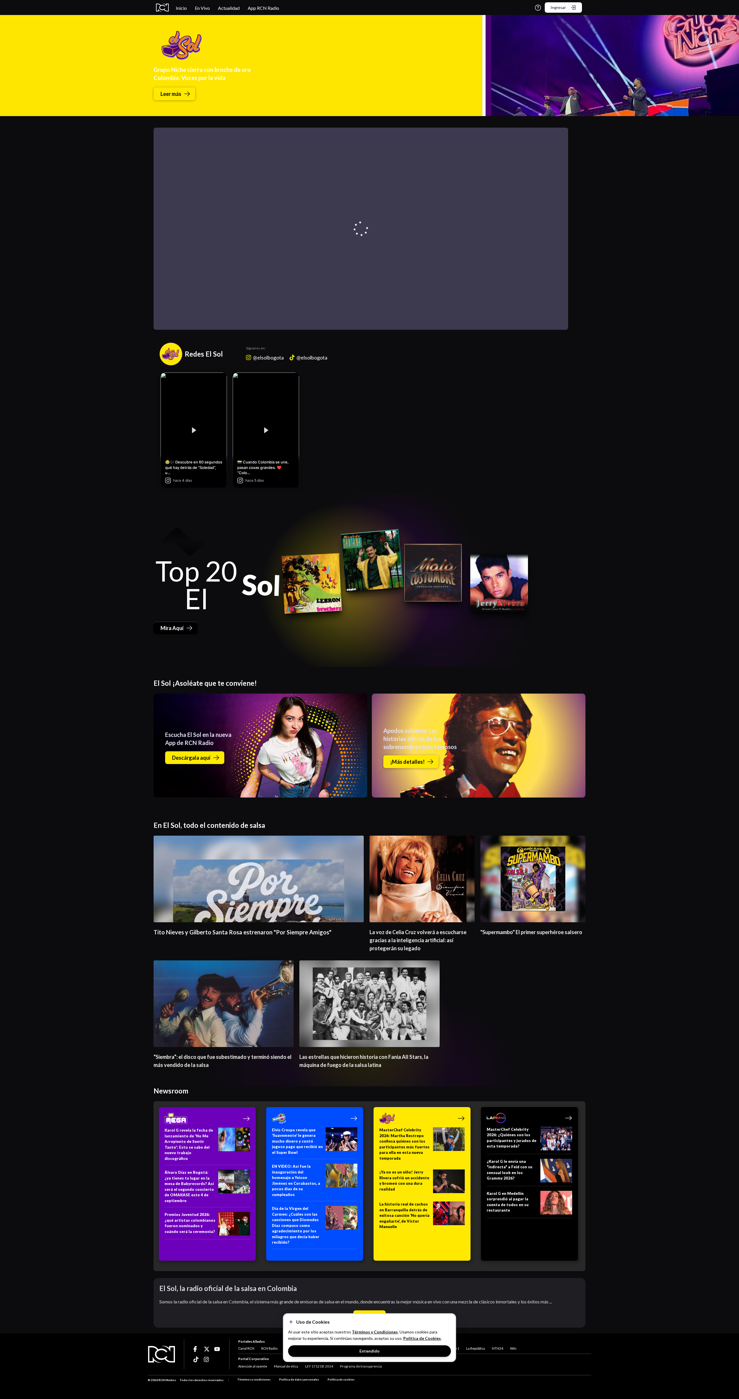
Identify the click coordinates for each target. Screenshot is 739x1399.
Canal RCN (246, 1348)
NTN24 (497, 1348)
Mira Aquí (172, 628)
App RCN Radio (263, 8)
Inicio (181, 8)
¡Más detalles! (407, 762)
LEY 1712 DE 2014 (319, 1366)
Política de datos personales (299, 1379)
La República (475, 1348)
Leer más (171, 94)
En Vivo (202, 8)
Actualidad (229, 8)
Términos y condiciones (253, 1379)
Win (513, 1348)
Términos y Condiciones (375, 1331)
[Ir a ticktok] (196, 1349)
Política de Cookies (422, 1338)
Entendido (369, 1350)
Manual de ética (286, 1366)
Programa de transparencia (361, 1366)
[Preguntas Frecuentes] (538, 7)
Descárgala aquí (191, 758)
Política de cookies (341, 1379)
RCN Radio (269, 1348)
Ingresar (558, 7)
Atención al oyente (252, 1366)
